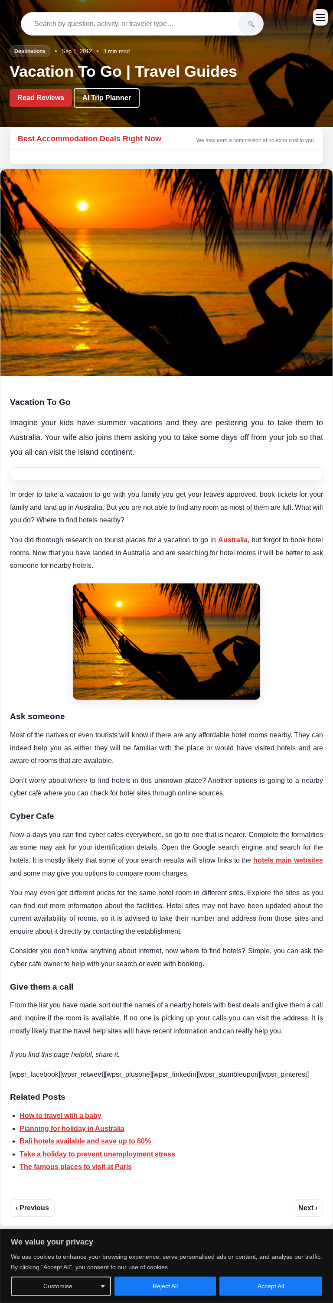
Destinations (30, 51)
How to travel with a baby (60, 1115)
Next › (307, 1208)
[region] (166, 1266)
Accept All (271, 1286)
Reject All (165, 1286)
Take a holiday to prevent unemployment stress (97, 1154)
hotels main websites (288, 860)
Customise (57, 1286)
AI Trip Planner (106, 97)
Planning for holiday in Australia (72, 1128)
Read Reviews (40, 97)
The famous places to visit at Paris (76, 1166)
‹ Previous (32, 1208)
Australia (233, 540)
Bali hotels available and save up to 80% (86, 1141)
